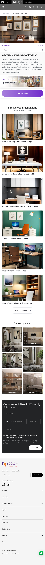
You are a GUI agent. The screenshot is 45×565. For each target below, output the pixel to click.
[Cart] (42, 7)
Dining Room (11, 366)
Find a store (7, 80)
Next (39, 45)
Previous (7, 45)
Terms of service (15, 553)
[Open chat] (41, 553)
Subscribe (37, 475)
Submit (35, 448)
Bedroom (32, 370)
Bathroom (32, 392)
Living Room (11, 350)
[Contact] (30, 7)
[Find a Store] (38, 7)
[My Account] (34, 7)
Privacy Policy (5, 553)
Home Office (11, 392)
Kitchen (32, 343)
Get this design (22, 93)
